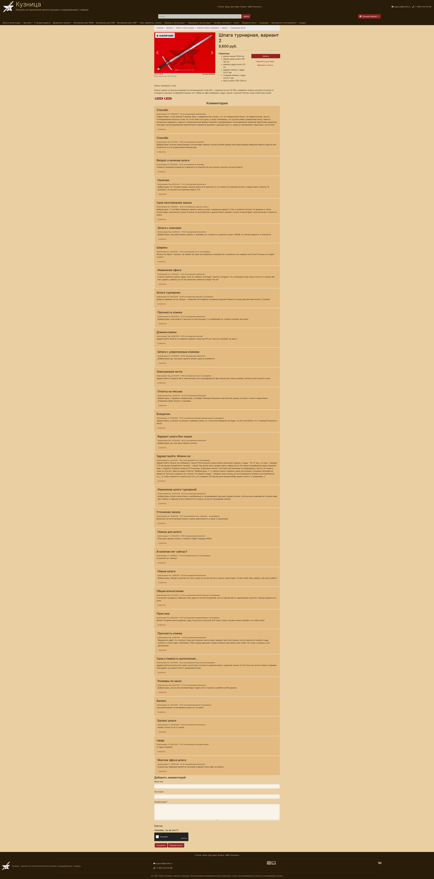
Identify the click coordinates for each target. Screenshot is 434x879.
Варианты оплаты (265, 65)
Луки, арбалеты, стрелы (150, 23)
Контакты (257, 7)
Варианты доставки (265, 61)
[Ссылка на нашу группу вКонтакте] (380, 863)
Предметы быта (249, 23)
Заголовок (159, 792)
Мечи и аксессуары (11, 23)
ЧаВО (250, 7)
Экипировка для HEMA (83, 23)
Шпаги (225, 28)
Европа (159, 98)
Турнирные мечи (238, 28)
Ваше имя (158, 781)
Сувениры (263, 23)
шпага (169, 98)
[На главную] (8, 6)
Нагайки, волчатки (222, 23)
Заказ (227, 7)
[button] (369, 16)
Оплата (243, 7)
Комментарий (161, 802)
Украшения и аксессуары (199, 23)
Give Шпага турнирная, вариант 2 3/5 (159, 74)
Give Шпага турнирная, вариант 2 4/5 (161, 74)
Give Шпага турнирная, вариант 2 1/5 (155, 74)
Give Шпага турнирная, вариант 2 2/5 (157, 74)
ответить (162, 129)
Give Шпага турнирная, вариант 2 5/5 (162, 74)
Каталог (169, 28)
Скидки (302, 23)
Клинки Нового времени (208, 28)
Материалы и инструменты (283, 23)
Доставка (235, 7)
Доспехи (27, 23)
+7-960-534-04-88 (164, 868)
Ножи (236, 23)
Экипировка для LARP (127, 23)
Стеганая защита (42, 23)
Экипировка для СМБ (105, 23)
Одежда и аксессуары (174, 23)
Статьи (220, 7)
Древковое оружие (61, 23)
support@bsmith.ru (164, 863)
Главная (159, 28)
